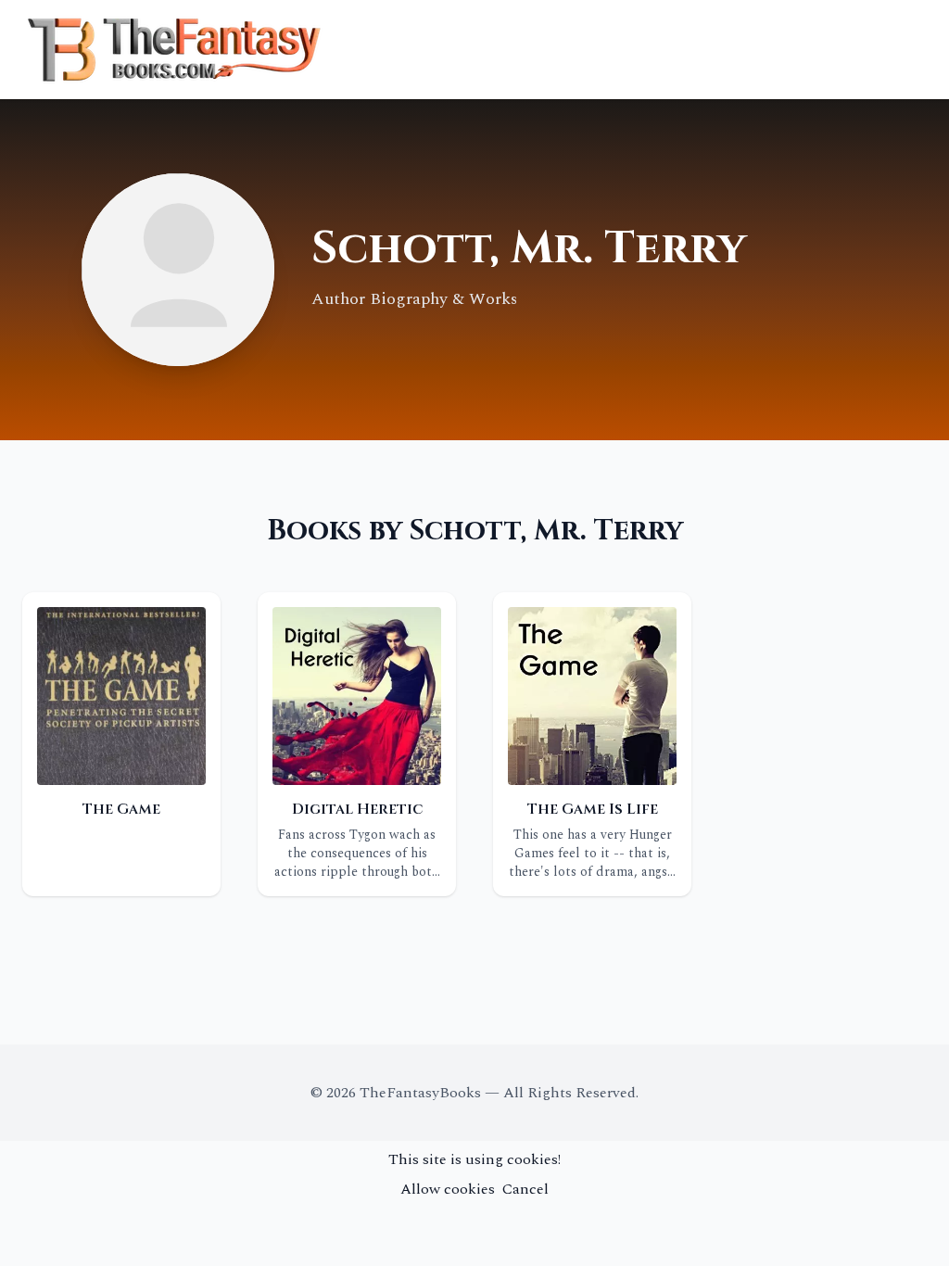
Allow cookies (447, 1189)
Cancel (525, 1189)
